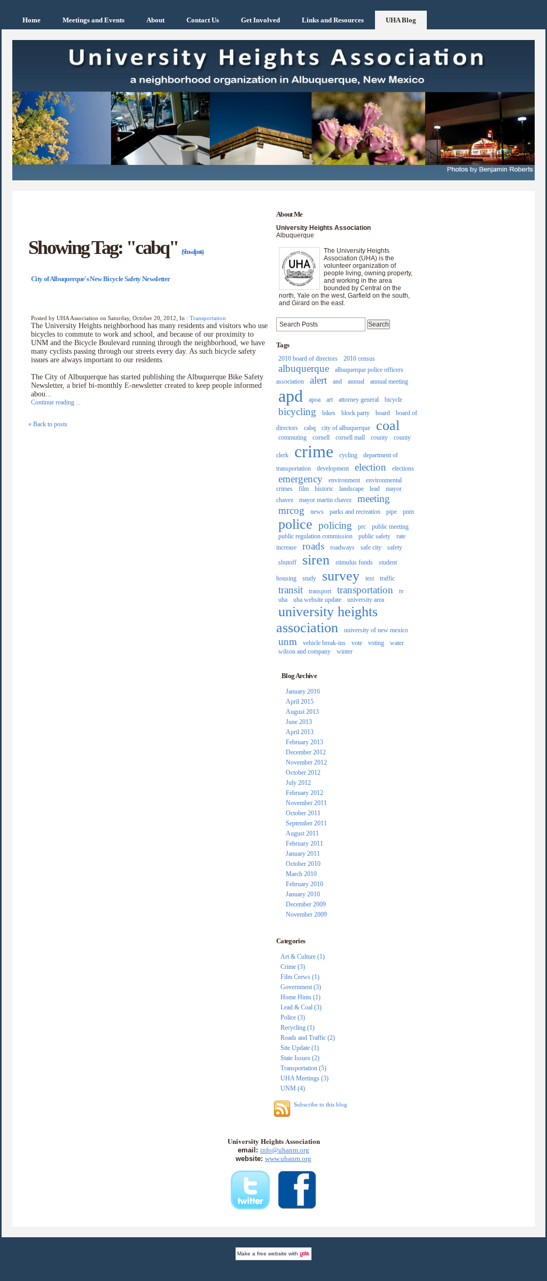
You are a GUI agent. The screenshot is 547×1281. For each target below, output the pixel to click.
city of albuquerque (346, 428)
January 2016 (303, 691)
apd (290, 395)
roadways (342, 547)
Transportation (208, 318)
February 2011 (304, 843)
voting (376, 643)
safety (394, 547)
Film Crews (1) (299, 977)
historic (324, 488)
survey (341, 576)
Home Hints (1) (300, 997)
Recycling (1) (297, 1027)
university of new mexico (376, 630)
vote (356, 643)
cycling (348, 455)
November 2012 (306, 762)
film (304, 488)
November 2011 (306, 803)
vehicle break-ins (324, 643)
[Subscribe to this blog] (282, 1108)
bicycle (393, 399)
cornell (321, 437)
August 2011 (302, 833)
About (155, 20)
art (329, 399)
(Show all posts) (192, 252)
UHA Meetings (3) (304, 1078)
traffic (387, 578)
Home (31, 20)
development (333, 468)
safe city (371, 547)
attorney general (359, 399)
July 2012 (298, 782)
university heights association (327, 619)
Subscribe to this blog (320, 1104)
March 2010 (301, 874)
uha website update (317, 599)
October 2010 (303, 864)
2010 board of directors (308, 358)
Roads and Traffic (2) (307, 1037)
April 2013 (300, 732)
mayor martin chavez (325, 500)
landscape (351, 488)
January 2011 (303, 853)
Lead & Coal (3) (301, 1007)
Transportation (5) (303, 1068)
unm (287, 641)
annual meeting (389, 381)
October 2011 (303, 813)
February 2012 (304, 793)
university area (365, 599)
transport (320, 591)
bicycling (297, 411)
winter (345, 651)
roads (313, 546)
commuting (292, 437)
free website (272, 1253)
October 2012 (303, 772)
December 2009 (306, 904)
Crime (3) (292, 966)
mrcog (291, 510)
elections (403, 468)
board (383, 413)
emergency (300, 478)
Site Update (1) (299, 1048)
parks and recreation (355, 511)
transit (290, 589)
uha (282, 599)
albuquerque (303, 368)
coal (388, 425)
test (369, 578)
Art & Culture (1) (302, 956)
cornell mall (350, 437)
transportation (365, 589)
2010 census (359, 358)
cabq (310, 428)
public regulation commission (315, 536)
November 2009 (306, 914)
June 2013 (299, 722)
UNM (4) (292, 1088)
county (379, 437)
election (370, 467)
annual (356, 381)
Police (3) (292, 1017)
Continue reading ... (56, 402)
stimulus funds (354, 562)
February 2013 (304, 742)
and (337, 381)
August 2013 (302, 711)
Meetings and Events (93, 20)
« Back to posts (47, 424)
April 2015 (300, 701)
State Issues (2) (299, 1058)
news (317, 511)
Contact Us (202, 20)
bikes (328, 413)
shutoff (287, 562)
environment (344, 480)
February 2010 (304, 884)
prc (362, 526)
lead (375, 488)
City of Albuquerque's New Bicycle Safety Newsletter (100, 279)
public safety (374, 536)
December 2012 (306, 752)
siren (316, 560)
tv (401, 591)
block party (355, 413)
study (309, 578)
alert (318, 380)
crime (313, 451)
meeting (373, 498)
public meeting (390, 526)
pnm (408, 511)
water (397, 643)
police (295, 524)
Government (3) (300, 987)
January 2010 (303, 894)
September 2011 (306, 823)
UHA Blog (401, 20)
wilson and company (304, 651)
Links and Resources (333, 20)
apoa (315, 399)
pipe (391, 511)
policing (335, 525)
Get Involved (260, 20)
